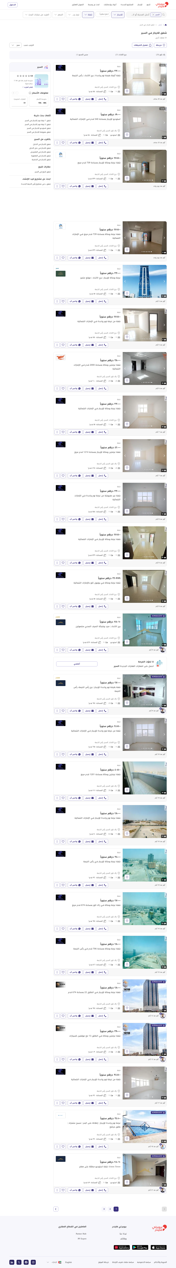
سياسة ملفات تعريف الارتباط (123, 1262)
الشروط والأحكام (160, 1262)
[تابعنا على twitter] (18, 1262)
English (68, 1262)
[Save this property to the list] (63, 99)
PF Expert (82, 1239)
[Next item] (13, 93)
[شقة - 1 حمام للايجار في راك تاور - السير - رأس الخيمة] (110, 126)
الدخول (12, 4)
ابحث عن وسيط (93, 4)
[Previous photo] (125, 79)
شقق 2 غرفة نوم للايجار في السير (38, 124)
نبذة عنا (123, 1234)
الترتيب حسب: (28, 45)
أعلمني (77, 664)
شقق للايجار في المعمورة (41, 155)
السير (158, 14)
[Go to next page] (55, 1209)
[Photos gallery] (145, 79)
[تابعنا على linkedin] (11, 1262)
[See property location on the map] (127, 91)
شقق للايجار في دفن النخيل (40, 148)
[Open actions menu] (57, 99)
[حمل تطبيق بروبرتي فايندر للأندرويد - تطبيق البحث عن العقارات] (140, 1247)
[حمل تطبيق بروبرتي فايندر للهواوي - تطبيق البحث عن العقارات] (122, 1247)
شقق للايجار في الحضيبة (41, 159)
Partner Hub (81, 1234)
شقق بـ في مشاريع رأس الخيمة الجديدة (36, 184)
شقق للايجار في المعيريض (40, 152)
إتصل (100, 99)
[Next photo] (164, 79)
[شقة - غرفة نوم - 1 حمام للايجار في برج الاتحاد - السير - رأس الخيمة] (110, 82)
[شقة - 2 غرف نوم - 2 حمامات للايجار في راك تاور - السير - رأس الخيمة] (110, 372)
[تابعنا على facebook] (26, 1262)
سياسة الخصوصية (144, 1262)
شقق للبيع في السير (43, 171)
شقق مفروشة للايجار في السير (39, 132)
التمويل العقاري (78, 4)
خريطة (159, 45)
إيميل (87, 99)
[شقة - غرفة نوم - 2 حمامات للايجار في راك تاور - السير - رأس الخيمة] (110, 694)
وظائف (123, 1239)
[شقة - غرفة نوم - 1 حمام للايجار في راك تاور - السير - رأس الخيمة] (110, 869)
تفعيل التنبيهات (141, 45)
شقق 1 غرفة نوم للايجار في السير (38, 120)
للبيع (148, 4)
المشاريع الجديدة (127, 4)
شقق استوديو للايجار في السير (39, 128)
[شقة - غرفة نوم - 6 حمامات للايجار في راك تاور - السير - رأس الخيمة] (110, 825)
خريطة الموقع (103, 1262)
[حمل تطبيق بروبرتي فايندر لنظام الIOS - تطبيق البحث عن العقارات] (159, 1247)
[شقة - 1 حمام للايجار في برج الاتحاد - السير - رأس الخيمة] (110, 633)
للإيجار (140, 4)
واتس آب (73, 99)
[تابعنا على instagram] (33, 1262)
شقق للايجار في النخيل (42, 144)
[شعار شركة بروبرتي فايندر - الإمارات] (162, 5)
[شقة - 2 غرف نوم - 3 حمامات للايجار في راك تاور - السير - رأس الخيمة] (110, 459)
